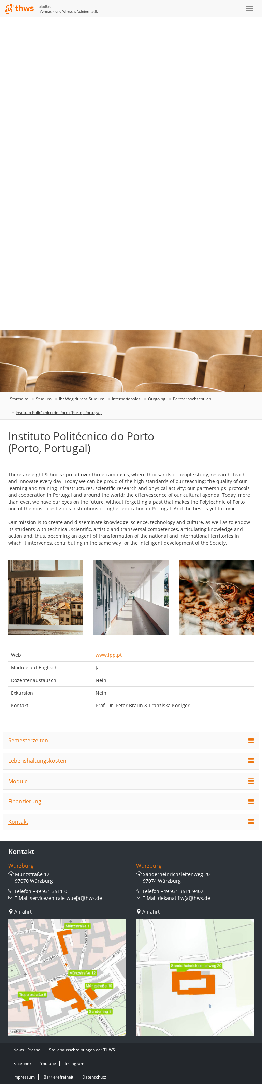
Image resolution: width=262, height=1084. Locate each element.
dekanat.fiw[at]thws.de (184, 898)
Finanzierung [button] (24, 801)
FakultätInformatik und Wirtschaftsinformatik (68, 9)
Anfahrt (23, 911)
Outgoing (156, 399)
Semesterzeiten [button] (28, 740)
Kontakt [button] (18, 822)
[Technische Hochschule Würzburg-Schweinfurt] (19, 9)
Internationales (126, 399)
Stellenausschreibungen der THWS (82, 1050)
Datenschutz (94, 1077)
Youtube (48, 1063)
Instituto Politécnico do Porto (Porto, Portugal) (59, 412)
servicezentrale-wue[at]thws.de (66, 898)
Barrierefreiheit (58, 1077)
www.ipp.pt (109, 655)
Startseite (19, 399)
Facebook (22, 1063)
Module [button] (18, 781)
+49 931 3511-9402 (182, 891)
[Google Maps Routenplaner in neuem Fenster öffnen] (67, 977)
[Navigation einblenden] (249, 8)
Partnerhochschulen (192, 399)
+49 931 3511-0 (50, 891)
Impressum (24, 1077)
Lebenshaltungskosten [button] (37, 760)
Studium (44, 399)
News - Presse (26, 1050)
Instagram (74, 1063)
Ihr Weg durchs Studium (81, 399)
